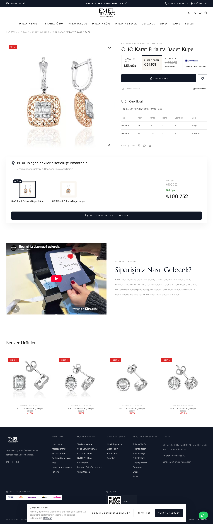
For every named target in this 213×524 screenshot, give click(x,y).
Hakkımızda (57, 444)
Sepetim (111, 458)
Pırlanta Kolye (77, 23)
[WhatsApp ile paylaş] (144, 145)
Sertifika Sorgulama (61, 458)
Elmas (176, 23)
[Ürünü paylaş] (138, 145)
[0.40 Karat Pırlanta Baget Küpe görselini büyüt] (60, 96)
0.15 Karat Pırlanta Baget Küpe (132, 408)
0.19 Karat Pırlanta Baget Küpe (183, 408)
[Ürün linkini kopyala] (133, 145)
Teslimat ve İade (84, 444)
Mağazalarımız (58, 448)
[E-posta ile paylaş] (150, 145)
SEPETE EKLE (160, 78)
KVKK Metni (82, 462)
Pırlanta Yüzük (53, 23)
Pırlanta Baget (29, 23)
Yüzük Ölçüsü (83, 471)
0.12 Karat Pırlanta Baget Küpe (30, 408)
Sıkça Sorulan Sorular (87, 448)
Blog (54, 462)
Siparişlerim (112, 448)
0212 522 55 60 (174, 455)
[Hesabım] (194, 13)
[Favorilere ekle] (109, 48)
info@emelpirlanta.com (177, 461)
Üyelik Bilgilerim (114, 444)
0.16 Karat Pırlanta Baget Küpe (81, 408)
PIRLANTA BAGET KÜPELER (35, 32)
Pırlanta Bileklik (126, 23)
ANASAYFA (11, 32)
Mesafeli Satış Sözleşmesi (89, 467)
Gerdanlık (148, 23)
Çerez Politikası (84, 453)
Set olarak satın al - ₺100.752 (109, 215)
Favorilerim (112, 453)
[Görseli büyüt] (109, 145)
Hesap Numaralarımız (62, 467)
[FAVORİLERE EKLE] (202, 78)
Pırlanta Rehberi (59, 453)
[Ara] (189, 13)
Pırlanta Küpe (101, 23)
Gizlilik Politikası (84, 458)
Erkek (163, 23)
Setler (189, 23)
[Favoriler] (200, 13)
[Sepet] (205, 13)
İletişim (55, 471)
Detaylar (47, 517)
